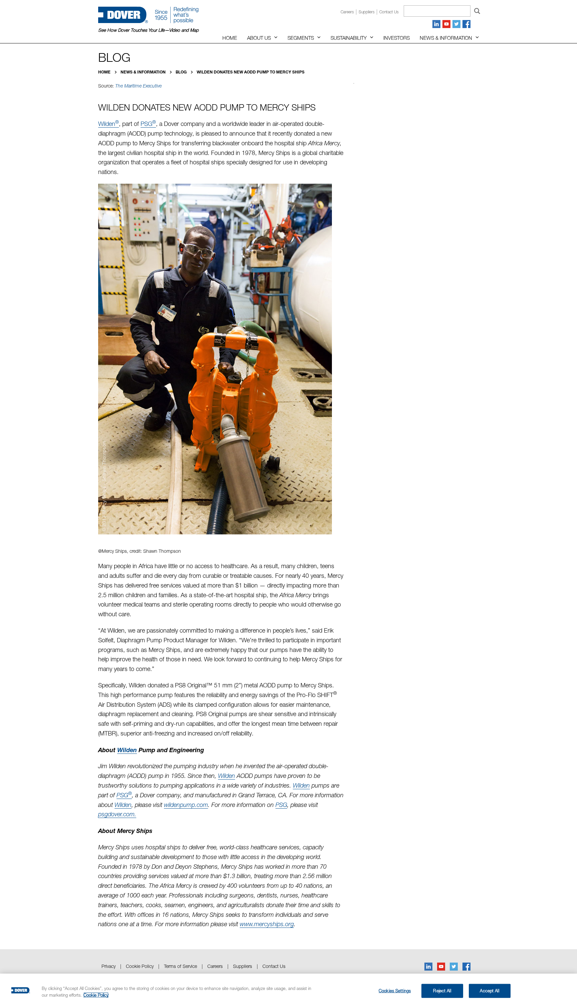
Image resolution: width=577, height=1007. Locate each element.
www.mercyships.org (267, 924)
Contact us (389, 11)
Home (229, 38)
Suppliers (367, 11)
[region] (288, 990)
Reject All (442, 990)
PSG (148, 123)
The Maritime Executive (138, 86)
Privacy (109, 966)
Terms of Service (180, 966)
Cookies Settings (395, 990)
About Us (259, 38)
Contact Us (273, 966)
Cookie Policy (140, 966)
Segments (300, 38)
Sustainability (349, 38)
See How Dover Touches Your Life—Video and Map (148, 30)
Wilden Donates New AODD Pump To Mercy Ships (251, 71)
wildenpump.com (186, 804)
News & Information (446, 38)
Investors (396, 38)
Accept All (489, 990)
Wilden (108, 123)
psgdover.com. (117, 814)
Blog (182, 71)
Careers (347, 11)
